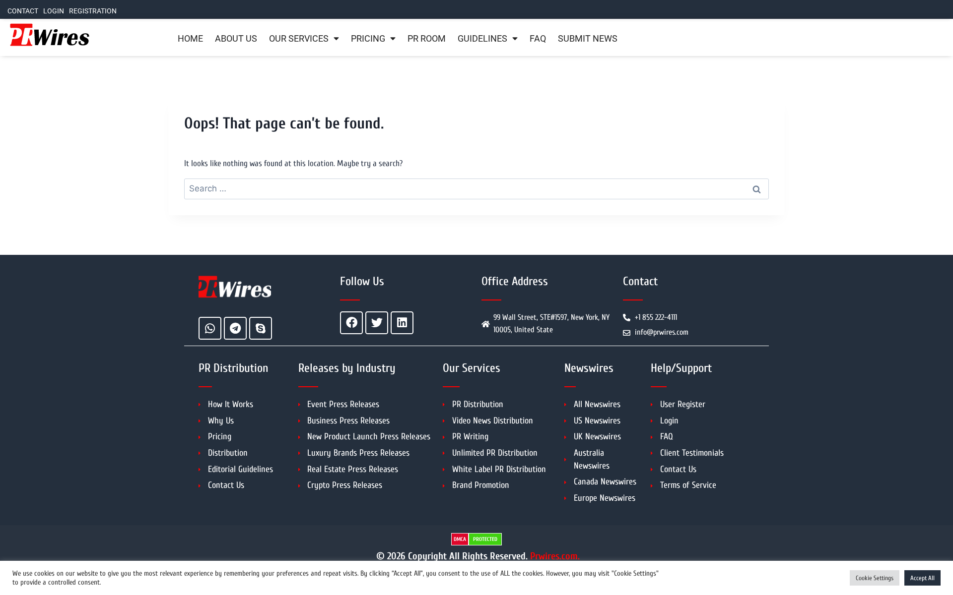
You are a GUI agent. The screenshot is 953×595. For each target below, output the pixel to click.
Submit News (587, 39)
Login (53, 11)
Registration (93, 11)
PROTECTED (485, 539)
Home (190, 39)
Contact (22, 11)
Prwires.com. (555, 556)
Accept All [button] (922, 578)
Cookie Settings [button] (874, 578)
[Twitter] (376, 322)
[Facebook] (351, 322)
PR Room (427, 39)
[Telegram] (235, 328)
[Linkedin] (402, 322)
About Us (236, 39)
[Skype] (260, 328)
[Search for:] (476, 188)
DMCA (460, 539)
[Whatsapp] (210, 328)
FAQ (538, 39)
